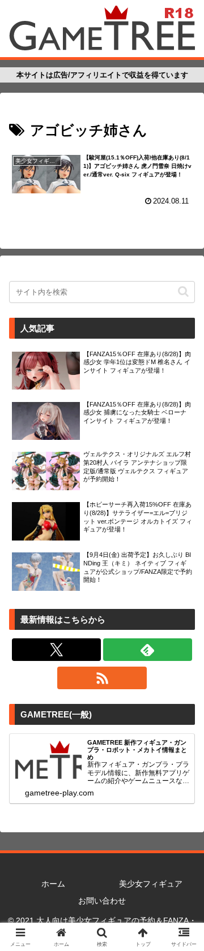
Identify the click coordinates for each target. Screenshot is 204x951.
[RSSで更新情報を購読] (101, 678)
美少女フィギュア (150, 883)
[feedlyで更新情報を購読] (147, 649)
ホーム (53, 883)
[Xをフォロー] (56, 649)
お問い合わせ (102, 900)
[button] (183, 291)
